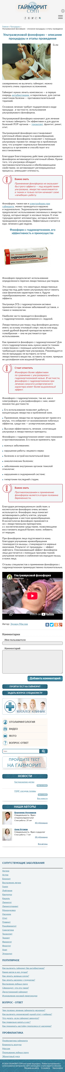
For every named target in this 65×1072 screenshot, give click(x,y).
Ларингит (7, 902)
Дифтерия (7, 891)
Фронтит (6, 946)
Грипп (5, 887)
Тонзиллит (7, 934)
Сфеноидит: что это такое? (15, 988)
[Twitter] (52, 625)
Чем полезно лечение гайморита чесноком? (23, 1010)
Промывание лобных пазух (15, 1053)
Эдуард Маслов (19, 624)
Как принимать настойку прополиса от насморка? (27, 1026)
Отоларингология (22, 722)
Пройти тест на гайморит (25, 687)
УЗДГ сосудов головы (25, 791)
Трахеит (6, 938)
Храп (4, 950)
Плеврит (6, 922)
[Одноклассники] (56, 625)
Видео (13, 729)
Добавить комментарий (45, 678)
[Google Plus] (60, 625)
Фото (12, 736)
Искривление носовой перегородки (19, 996)
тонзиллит (37, 124)
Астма (5, 875)
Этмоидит (7, 954)
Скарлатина (8, 930)
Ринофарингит (9, 926)
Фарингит (7, 942)
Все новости (42, 798)
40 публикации (41, 823)
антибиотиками (20, 95)
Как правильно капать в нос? (16, 1022)
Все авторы (43, 844)
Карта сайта (58, 1068)
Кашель (6, 898)
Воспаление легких (11, 883)
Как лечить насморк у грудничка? (18, 980)
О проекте (45, 1068)
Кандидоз (7, 895)
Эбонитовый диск (11, 1056)
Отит (4, 918)
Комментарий (12, 648)
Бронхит (6, 879)
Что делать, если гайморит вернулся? (20, 1018)
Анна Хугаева (21, 829)
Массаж (6, 1049)
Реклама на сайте (31, 1068)
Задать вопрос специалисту (25, 693)
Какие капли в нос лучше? (15, 972)
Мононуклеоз (9, 910)
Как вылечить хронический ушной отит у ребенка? (27, 1014)
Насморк (6, 914)
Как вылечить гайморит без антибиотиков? (23, 968)
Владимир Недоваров (25, 813)
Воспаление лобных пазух (15, 984)
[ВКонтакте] (47, 625)
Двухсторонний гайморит (15, 992)
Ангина (5, 871)
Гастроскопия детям (24, 782)
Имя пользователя (15, 640)
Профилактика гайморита (15, 1041)
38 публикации (41, 837)
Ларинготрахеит (10, 906)
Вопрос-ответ (19, 743)
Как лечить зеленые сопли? (15, 976)
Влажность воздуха (11, 1045)
